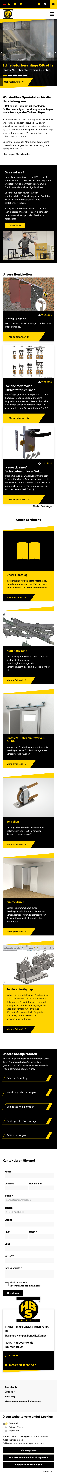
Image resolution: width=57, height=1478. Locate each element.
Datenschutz (48, 1471)
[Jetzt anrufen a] (9, 4)
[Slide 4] (25, 75)
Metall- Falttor (15, 319)
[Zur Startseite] (8, 14)
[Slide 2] (15, 75)
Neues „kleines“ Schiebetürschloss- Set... (23, 469)
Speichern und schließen (28, 1464)
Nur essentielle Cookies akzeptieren (28, 1457)
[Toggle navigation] (52, 14)
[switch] (5, 1427)
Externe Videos (16, 1427)
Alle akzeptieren (29, 1450)
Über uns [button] (10, 1391)
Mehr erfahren (18, 336)
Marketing (14, 1430)
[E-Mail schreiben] (15, 4)
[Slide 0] (5, 75)
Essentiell (13, 1423)
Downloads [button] (11, 1387)
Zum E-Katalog (15, 597)
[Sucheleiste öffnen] (45, 4)
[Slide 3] (20, 75)
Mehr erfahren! (15, 680)
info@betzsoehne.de (22, 1365)
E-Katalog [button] (10, 1396)
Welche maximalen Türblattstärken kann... (21, 388)
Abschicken (13, 1293)
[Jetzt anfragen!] (53, 4)
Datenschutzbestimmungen (25, 1285)
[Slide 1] (10, 75)
